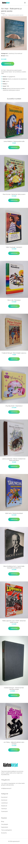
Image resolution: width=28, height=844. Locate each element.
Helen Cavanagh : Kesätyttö (14, 247)
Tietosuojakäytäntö (6, 830)
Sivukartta (4, 833)
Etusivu (3, 13)
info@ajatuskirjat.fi (6, 788)
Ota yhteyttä (4, 824)
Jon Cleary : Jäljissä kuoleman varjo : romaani (14, 743)
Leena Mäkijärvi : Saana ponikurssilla (14, 141)
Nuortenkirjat (18, 53)
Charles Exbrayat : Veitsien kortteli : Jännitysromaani (14, 688)
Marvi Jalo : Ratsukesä (14, 300)
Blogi (2, 821)
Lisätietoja (7, 63)
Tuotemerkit (4, 811)
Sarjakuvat (4, 805)
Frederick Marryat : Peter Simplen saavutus (14, 353)
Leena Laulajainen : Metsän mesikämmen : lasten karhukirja (14, 459)
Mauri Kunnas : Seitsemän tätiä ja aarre (14, 194)
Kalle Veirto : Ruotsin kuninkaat (14, 513)
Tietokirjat (4, 808)
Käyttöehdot (4, 827)
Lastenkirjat (11, 53)
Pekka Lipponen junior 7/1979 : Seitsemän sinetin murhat (14, 621)
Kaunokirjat (4, 797)
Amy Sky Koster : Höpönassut (14, 406)
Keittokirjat (4, 800)
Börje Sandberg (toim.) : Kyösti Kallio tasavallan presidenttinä (14, 567)
